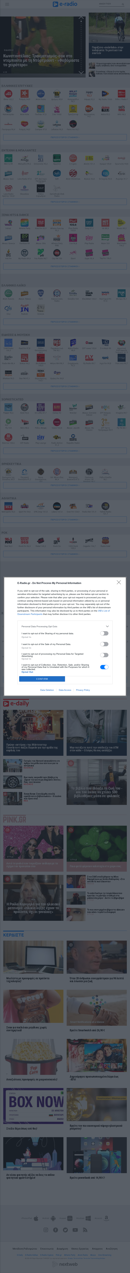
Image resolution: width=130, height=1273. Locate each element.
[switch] (104, 633)
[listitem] (65, 626)
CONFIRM (42, 679)
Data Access (65, 690)
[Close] (120, 583)
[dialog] (65, 636)
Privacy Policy (83, 690)
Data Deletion (47, 690)
